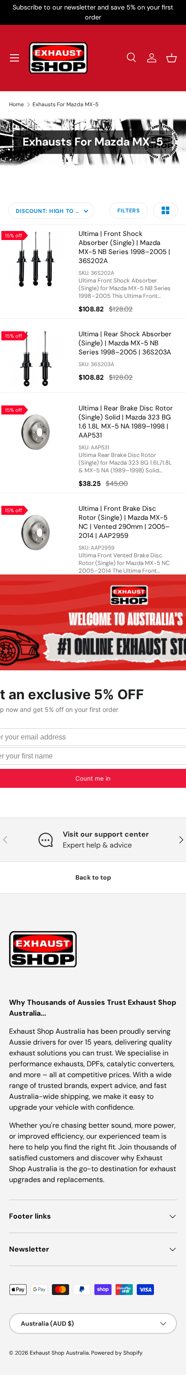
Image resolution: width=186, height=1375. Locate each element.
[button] (171, 58)
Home (16, 104)
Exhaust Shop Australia (59, 1352)
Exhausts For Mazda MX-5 (65, 104)
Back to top (93, 877)
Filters (128, 210)
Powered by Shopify (117, 1352)
